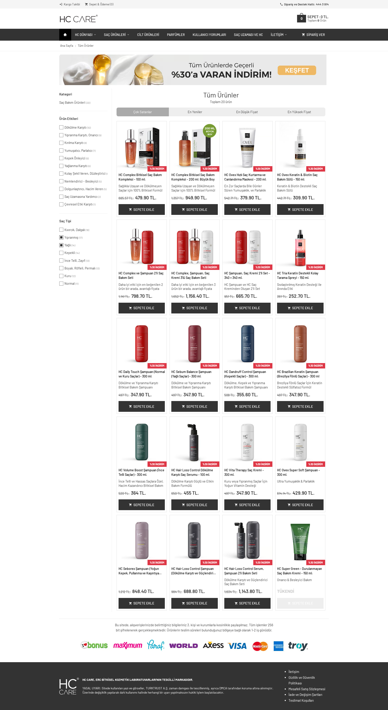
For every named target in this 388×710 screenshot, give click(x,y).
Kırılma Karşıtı (75, 143)
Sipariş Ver (315, 35)
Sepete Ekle (143, 209)
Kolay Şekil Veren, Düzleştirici (86, 173)
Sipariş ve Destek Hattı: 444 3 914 (306, 4)
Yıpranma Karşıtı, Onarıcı (82, 135)
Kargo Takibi (72, 4)
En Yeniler (195, 112)
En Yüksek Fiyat (299, 112)
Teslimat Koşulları (301, 700)
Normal (71, 283)
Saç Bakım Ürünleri (74, 102)
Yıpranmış (73, 237)
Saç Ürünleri (115, 35)
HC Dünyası (84, 35)
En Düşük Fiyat (247, 112)
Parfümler (176, 35)
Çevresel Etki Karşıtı (79, 204)
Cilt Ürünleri (148, 35)
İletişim (277, 35)
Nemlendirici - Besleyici (82, 181)
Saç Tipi (65, 221)
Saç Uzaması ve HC (248, 35)
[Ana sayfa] (65, 35)
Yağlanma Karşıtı (77, 166)
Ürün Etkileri (68, 119)
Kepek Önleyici (76, 158)
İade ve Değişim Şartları (305, 694)
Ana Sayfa (66, 45)
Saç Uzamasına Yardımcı (82, 196)
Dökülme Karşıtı (77, 127)
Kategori (65, 94)
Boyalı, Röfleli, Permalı (81, 268)
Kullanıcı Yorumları (209, 35)
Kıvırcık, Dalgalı (76, 230)
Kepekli (71, 253)
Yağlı (69, 245)
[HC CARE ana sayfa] (78, 18)
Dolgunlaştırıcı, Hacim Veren (85, 189)
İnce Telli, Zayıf (76, 260)
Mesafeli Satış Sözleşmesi (307, 689)
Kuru (69, 276)
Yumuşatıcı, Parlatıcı (79, 150)
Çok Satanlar (142, 112)
